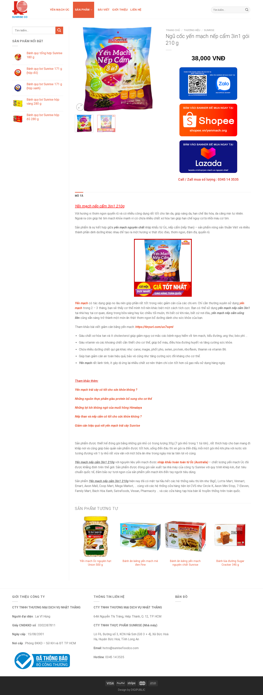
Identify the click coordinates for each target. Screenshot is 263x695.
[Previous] (81, 69)
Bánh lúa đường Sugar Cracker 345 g (230, 562)
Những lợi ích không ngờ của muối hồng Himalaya (108, 407)
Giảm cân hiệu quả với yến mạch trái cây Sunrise (107, 425)
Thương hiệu (192, 30)
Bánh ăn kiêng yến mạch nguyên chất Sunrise (185, 562)
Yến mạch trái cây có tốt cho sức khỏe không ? (106, 390)
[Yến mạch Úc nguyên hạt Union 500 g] (95, 536)
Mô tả (79, 195)
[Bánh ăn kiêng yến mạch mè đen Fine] (140, 536)
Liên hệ (135, 9)
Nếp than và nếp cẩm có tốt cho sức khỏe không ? (108, 416)
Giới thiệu (120, 9)
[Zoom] (80, 107)
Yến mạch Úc (59, 9)
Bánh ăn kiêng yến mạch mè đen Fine (140, 562)
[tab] (79, 196)
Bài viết (104, 9)
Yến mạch (81, 303)
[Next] (153, 69)
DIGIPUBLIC (138, 690)
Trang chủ (173, 30)
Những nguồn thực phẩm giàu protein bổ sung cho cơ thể (113, 399)
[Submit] (247, 10)
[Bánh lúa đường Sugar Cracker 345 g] (230, 536)
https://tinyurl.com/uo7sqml (154, 327)
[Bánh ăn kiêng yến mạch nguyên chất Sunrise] (185, 536)
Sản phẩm (82, 9)
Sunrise (209, 30)
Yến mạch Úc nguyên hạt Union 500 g (95, 562)
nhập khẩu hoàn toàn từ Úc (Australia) (182, 462)
